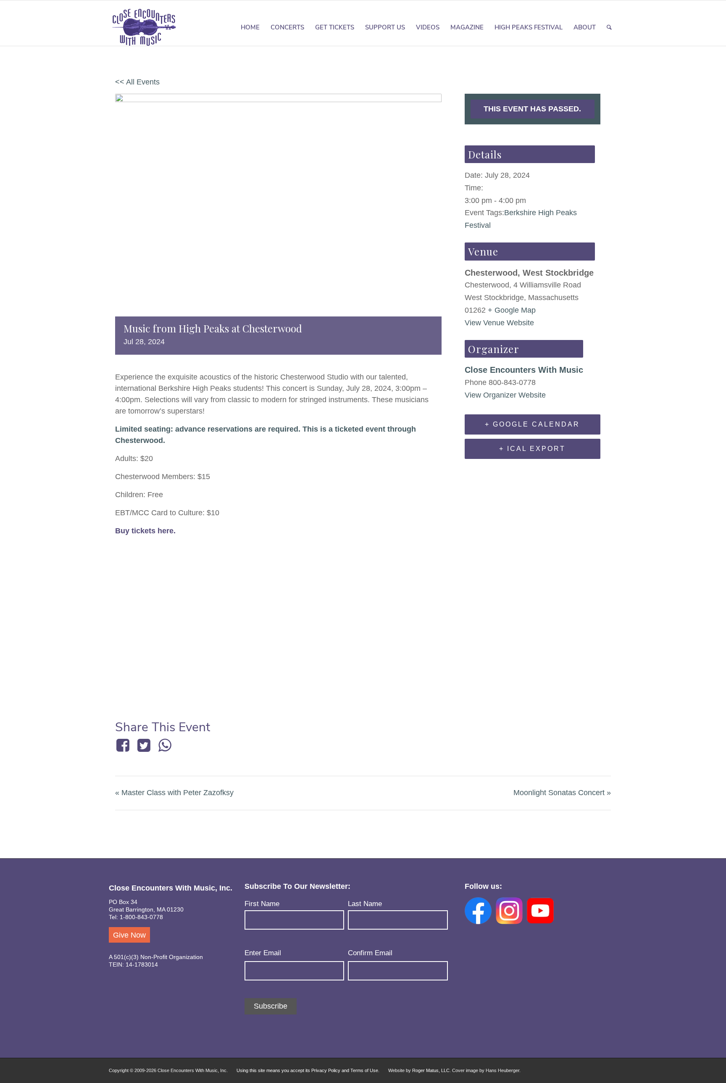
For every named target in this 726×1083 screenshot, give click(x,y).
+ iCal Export (532, 448)
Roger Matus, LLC (431, 1070)
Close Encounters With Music (524, 369)
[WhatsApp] (165, 745)
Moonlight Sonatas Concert (562, 792)
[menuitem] (250, 27)
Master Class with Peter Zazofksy (174, 792)
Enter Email (263, 953)
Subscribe (270, 1006)
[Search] (609, 27)
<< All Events (137, 82)
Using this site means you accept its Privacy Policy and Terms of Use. (308, 1070)
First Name (262, 904)
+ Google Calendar (532, 424)
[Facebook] (124, 745)
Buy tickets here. (145, 531)
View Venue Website (499, 323)
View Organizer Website (505, 395)
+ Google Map (512, 310)
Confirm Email (370, 953)
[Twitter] (143, 745)
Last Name (365, 904)
